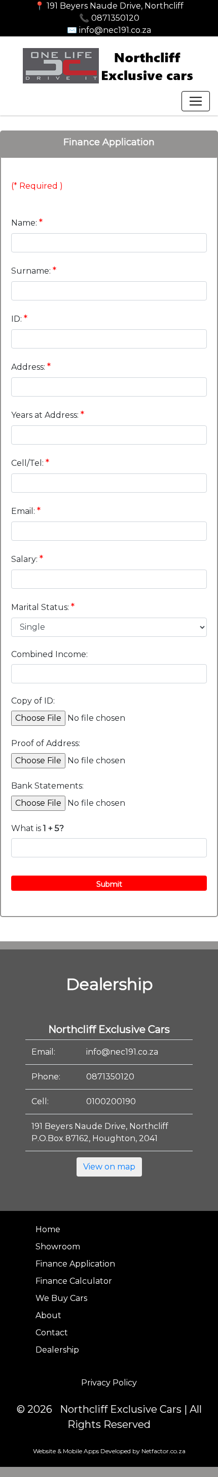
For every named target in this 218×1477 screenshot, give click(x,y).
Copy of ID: (33, 701)
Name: (27, 222)
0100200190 (111, 1101)
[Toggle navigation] (195, 101)
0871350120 (110, 1076)
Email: (26, 510)
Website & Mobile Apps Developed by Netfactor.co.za (109, 1451)
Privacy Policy (109, 1382)
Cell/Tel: (30, 462)
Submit (109, 884)
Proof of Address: (45, 743)
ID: (19, 318)
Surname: (33, 270)
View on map (109, 1166)
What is (37, 828)
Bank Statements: (47, 786)
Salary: (27, 558)
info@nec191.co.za (122, 1052)
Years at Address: (47, 414)
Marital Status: (43, 607)
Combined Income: (49, 654)
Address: (31, 366)
